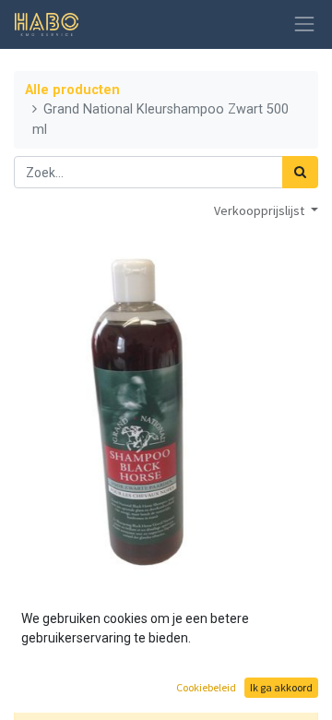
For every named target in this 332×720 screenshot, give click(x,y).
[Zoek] (300, 172)
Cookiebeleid (206, 687)
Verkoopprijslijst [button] (260, 210)
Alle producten (72, 90)
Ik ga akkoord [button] (281, 687)
